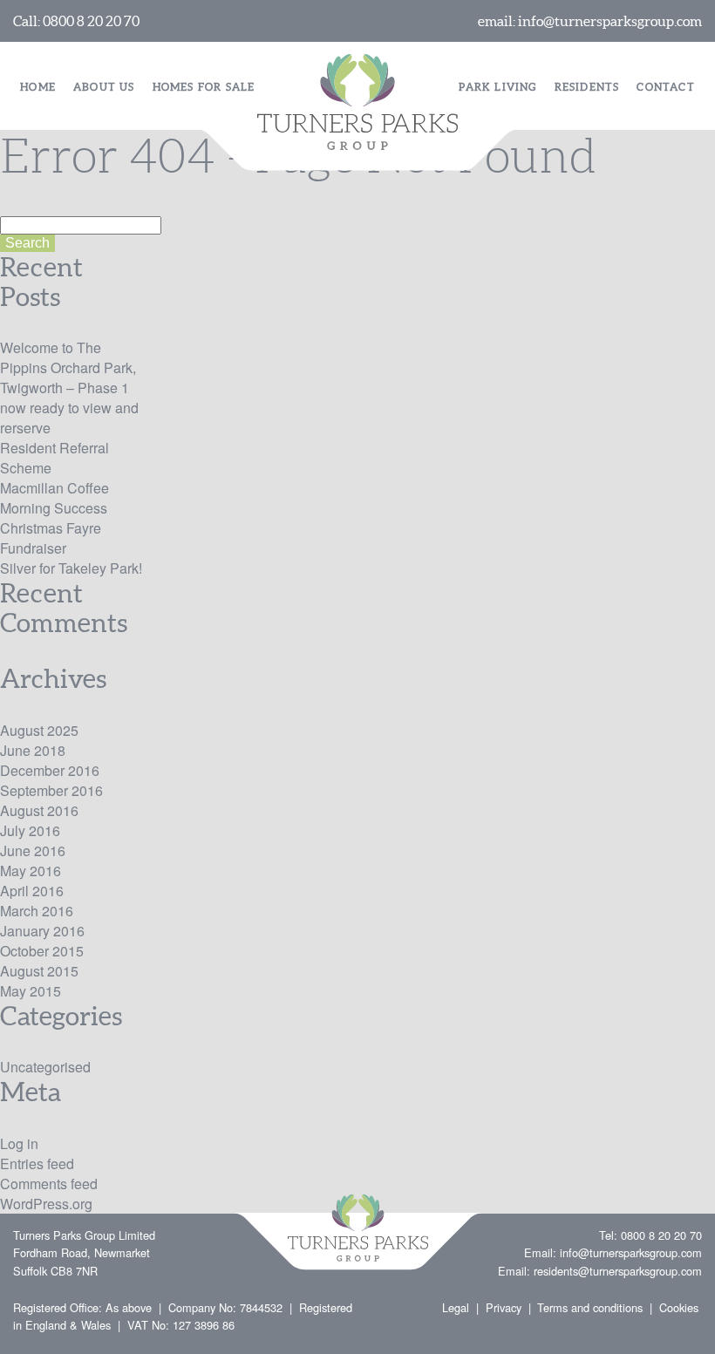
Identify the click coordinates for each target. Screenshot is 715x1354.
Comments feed (49, 1184)
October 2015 (42, 951)
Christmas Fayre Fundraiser (50, 538)
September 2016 (51, 790)
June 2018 (32, 750)
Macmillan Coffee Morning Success (54, 498)
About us (104, 86)
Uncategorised (45, 1067)
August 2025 (39, 730)
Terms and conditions (590, 1307)
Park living (497, 86)
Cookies (678, 1307)
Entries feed (37, 1163)
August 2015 (39, 971)
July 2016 (30, 830)
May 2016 (30, 871)
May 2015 (30, 991)
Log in (19, 1143)
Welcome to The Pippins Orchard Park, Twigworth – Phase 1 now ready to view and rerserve (69, 387)
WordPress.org (46, 1204)
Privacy (503, 1307)
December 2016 (49, 770)
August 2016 (39, 810)
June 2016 (32, 850)
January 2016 (42, 931)
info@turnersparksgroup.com (610, 21)
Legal (455, 1307)
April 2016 (32, 891)
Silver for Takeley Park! (71, 568)
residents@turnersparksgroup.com (618, 1270)
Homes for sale (204, 86)
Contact (665, 86)
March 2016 (36, 911)
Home (38, 86)
